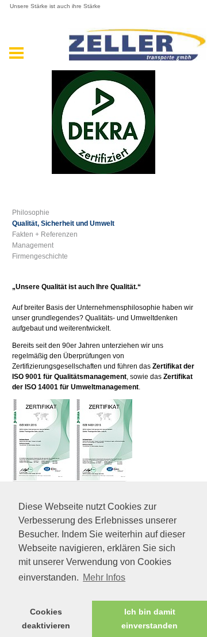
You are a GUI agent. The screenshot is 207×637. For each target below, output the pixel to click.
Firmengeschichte (40, 256)
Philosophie (30, 212)
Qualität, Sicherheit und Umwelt (63, 223)
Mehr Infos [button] (104, 577)
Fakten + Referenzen (45, 234)
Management (32, 245)
